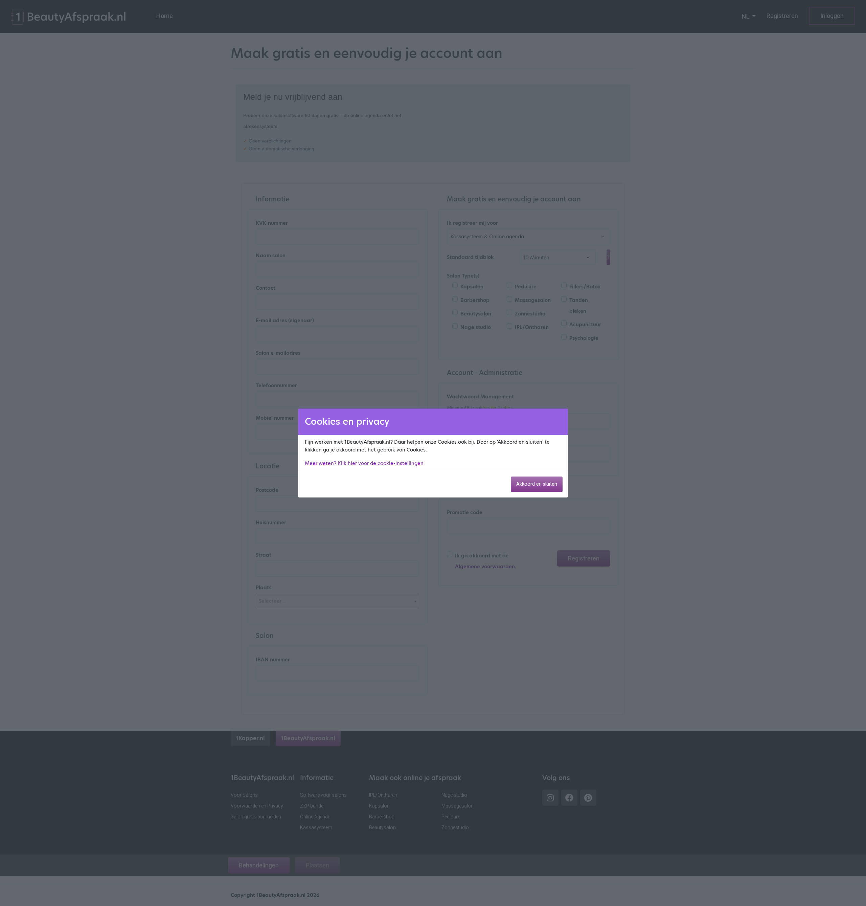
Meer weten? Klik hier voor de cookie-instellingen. (365, 463)
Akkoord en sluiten (536, 484)
